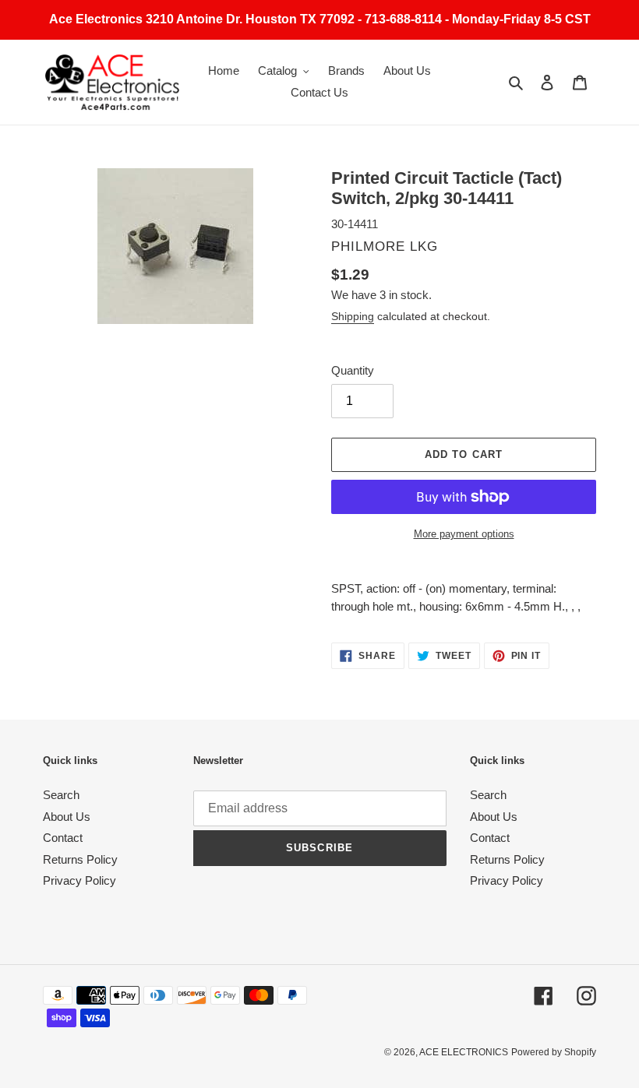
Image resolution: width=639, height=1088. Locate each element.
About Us (66, 816)
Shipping (352, 316)
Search (61, 794)
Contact (63, 837)
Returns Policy (80, 859)
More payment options (464, 534)
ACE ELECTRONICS (463, 1052)
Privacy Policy (79, 880)
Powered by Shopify (553, 1052)
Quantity (352, 370)
